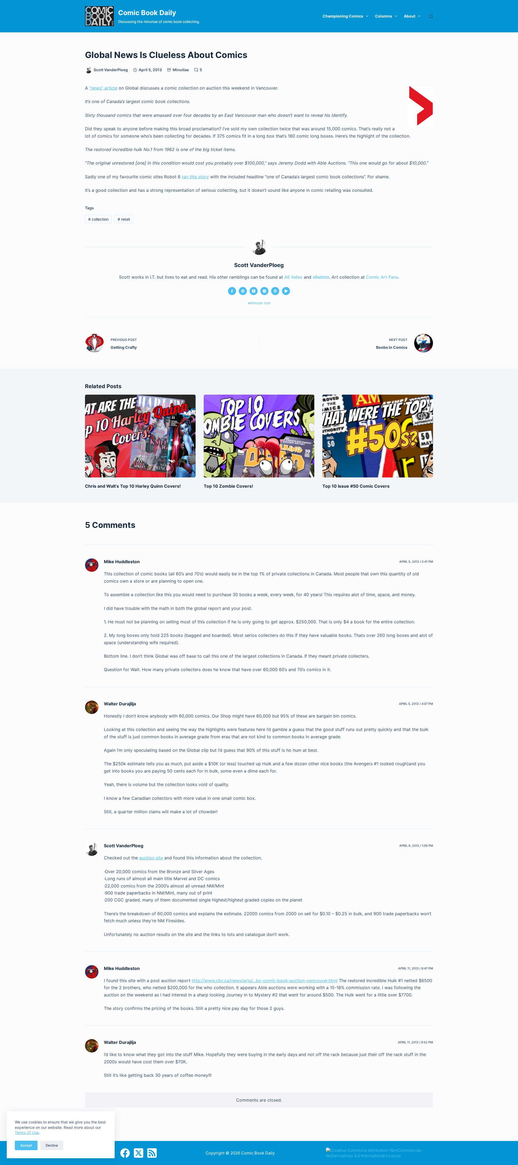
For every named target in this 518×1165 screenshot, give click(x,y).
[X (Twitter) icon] (254, 291)
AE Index (293, 277)
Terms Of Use (27, 1132)
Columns (383, 16)
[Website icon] (243, 291)
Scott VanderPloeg (123, 845)
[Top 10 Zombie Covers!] (259, 436)
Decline (52, 1145)
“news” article (103, 88)
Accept (26, 1145)
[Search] (431, 16)
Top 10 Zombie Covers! (228, 486)
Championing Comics (343, 16)
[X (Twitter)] (138, 1153)
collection (98, 219)
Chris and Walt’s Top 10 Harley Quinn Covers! (133, 486)
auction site (151, 857)
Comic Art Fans (382, 277)
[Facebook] (125, 1153)
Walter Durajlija (120, 703)
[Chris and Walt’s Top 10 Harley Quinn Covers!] (140, 436)
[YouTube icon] (286, 291)
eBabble (321, 277)
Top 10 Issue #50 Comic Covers (356, 486)
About (409, 16)
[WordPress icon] (275, 291)
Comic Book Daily (147, 13)
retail (124, 219)
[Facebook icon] (232, 291)
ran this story (195, 176)
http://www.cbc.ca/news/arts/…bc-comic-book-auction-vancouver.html (265, 980)
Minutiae (181, 69)
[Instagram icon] (264, 291)
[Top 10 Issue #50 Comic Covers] (377, 436)
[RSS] (152, 1153)
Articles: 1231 (259, 303)
